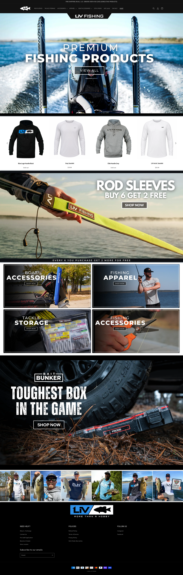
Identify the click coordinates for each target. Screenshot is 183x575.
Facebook (120, 534)
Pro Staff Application (26, 537)
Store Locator (24, 544)
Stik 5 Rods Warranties (75, 541)
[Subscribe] (52, 555)
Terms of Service (74, 534)
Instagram (120, 531)
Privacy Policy (73, 537)
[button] (62, 8)
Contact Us (23, 534)
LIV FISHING (93, 571)
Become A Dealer (25, 541)
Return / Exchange (25, 531)
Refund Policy (73, 531)
